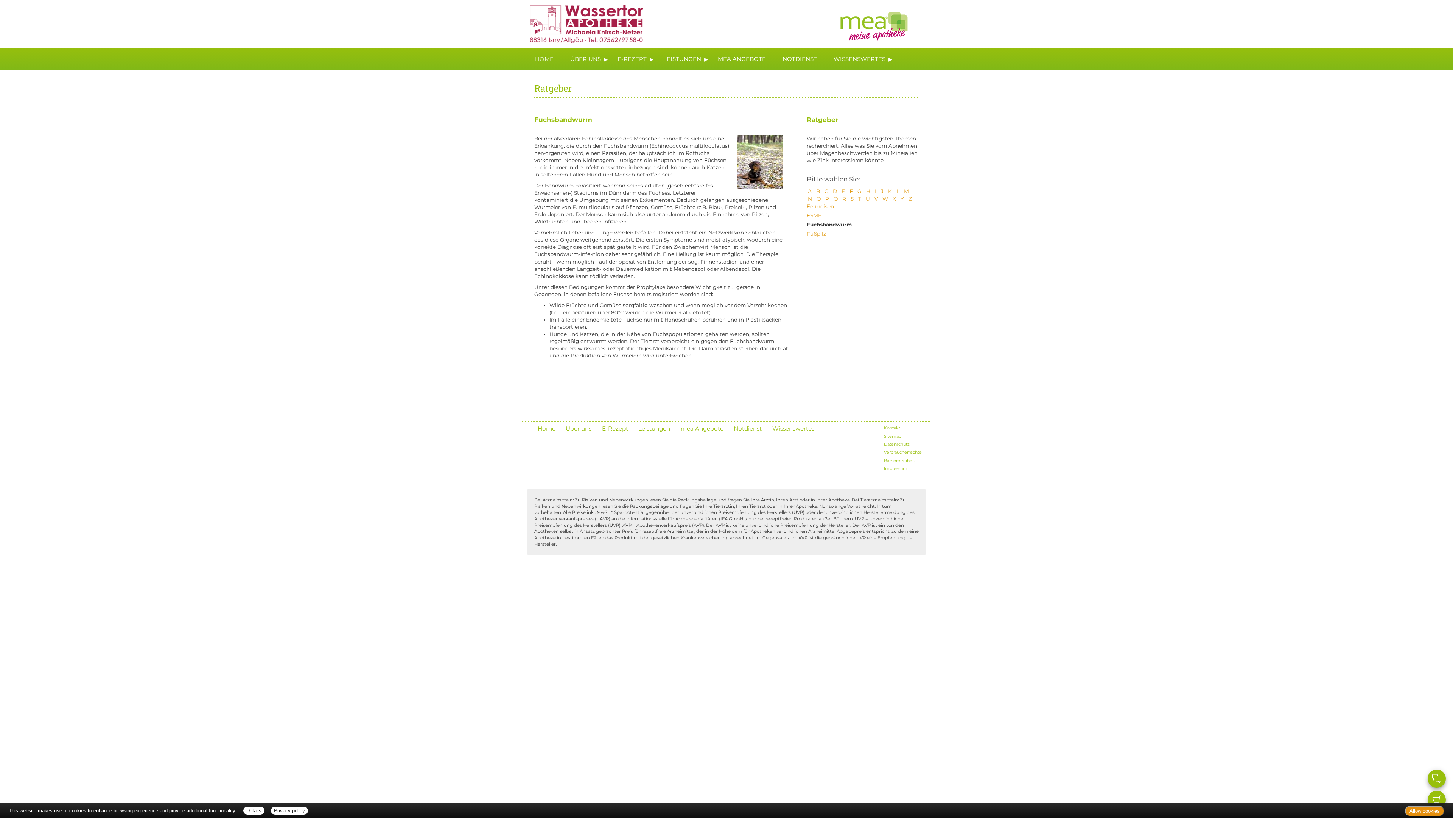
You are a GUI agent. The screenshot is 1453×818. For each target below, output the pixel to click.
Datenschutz (897, 444)
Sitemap (892, 436)
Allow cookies (1424, 811)
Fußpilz (816, 234)
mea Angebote (742, 58)
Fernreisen (820, 206)
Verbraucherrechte (903, 452)
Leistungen (682, 58)
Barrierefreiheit (899, 460)
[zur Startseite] (582, 23)
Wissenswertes (859, 58)
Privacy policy (289, 810)
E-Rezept (632, 58)
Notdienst (800, 58)
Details (253, 810)
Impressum (895, 468)
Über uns (585, 58)
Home (544, 58)
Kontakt (892, 428)
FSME (814, 215)
